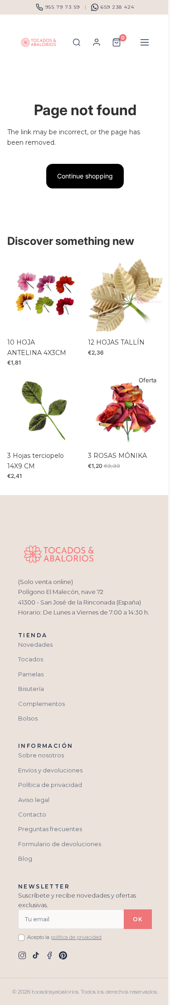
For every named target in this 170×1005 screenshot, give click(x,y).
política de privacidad (76, 937)
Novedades (35, 644)
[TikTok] (36, 955)
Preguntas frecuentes (50, 828)
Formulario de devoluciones (59, 844)
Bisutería (31, 688)
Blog (25, 858)
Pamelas (31, 674)
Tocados (30, 659)
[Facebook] (49, 955)
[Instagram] (22, 955)
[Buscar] (76, 42)
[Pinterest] (63, 955)
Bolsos (28, 718)
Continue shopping (85, 176)
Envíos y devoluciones (50, 770)
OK (138, 919)
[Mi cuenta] (96, 42)
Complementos (41, 703)
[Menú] (144, 42)
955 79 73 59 (62, 7)
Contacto (32, 814)
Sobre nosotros (41, 755)
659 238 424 (118, 7)
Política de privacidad (50, 784)
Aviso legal (33, 799)
